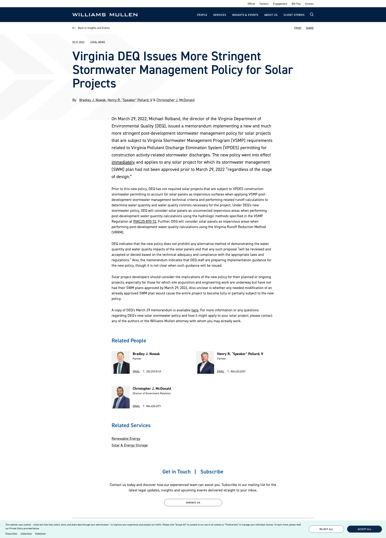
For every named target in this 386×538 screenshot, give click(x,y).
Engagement (280, 3)
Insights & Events (245, 15)
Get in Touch (177, 471)
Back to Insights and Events (94, 27)
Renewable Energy (126, 438)
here (194, 310)
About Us (271, 15)
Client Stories (294, 15)
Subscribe (211, 471)
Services (219, 15)
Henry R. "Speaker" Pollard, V (130, 100)
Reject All (326, 529)
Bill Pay (296, 3)
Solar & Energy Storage (130, 445)
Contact (309, 3)
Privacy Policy (11, 533)
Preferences (40, 533)
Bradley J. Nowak (92, 100)
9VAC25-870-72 (144, 221)
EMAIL (136, 371)
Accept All (365, 529)
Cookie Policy (26, 533)
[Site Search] (312, 14)
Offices (251, 3)
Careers (264, 3)
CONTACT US (193, 502)
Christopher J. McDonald (176, 100)
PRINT (297, 28)
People (202, 15)
